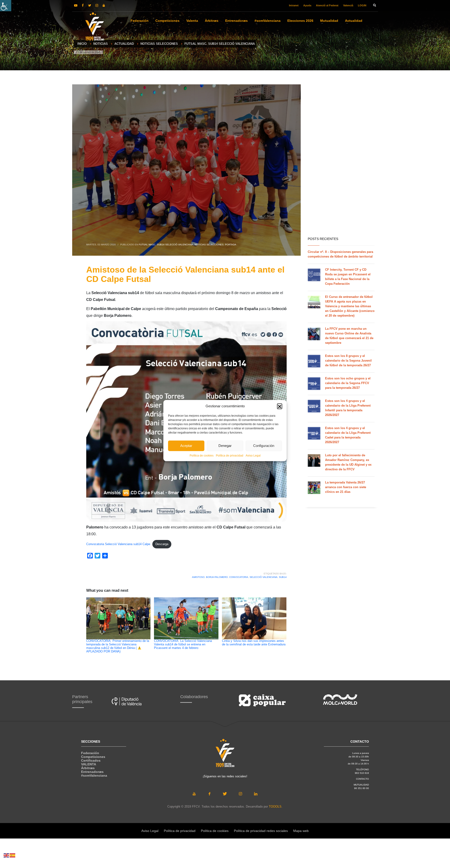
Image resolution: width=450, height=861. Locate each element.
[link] (5, 5)
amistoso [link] (198, 577)
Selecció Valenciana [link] (264, 577)
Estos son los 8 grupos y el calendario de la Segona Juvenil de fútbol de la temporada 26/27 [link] (348, 360)
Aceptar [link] (186, 446)
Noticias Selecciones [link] (209, 244)
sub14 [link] (283, 577)
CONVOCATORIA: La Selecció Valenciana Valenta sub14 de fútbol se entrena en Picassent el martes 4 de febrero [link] (183, 644)
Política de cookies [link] (202, 455)
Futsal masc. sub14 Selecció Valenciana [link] (166, 244)
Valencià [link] (348, 5)
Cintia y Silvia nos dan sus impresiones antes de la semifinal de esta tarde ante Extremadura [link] (253, 642)
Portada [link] (230, 244)
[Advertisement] (341, 159)
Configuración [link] (263, 446)
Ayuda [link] (307, 5)
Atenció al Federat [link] (327, 5)
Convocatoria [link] (238, 577)
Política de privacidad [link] (229, 455)
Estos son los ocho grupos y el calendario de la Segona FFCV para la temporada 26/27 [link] (348, 383)
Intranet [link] (294, 5)
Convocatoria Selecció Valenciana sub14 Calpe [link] (118, 544)
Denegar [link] (225, 446)
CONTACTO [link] (362, 779)
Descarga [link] (161, 544)
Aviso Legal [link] (253, 455)
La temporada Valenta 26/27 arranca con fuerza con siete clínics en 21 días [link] (345, 487)
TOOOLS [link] (275, 806)
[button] (279, 406)
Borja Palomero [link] (217, 577)
